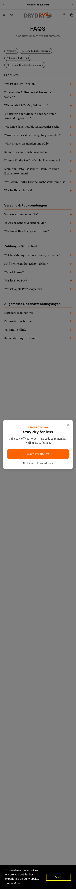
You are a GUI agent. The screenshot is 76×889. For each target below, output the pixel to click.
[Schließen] (68, 425)
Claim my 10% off (38, 454)
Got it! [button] (58, 877)
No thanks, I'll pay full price (38, 463)
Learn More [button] (13, 883)
